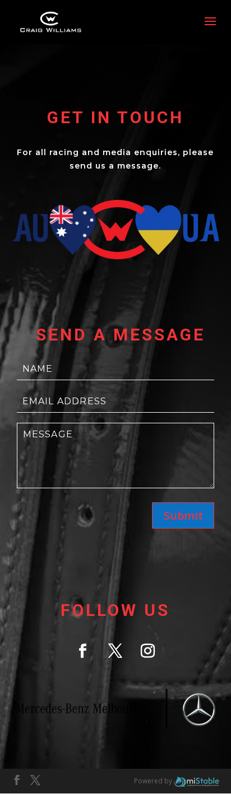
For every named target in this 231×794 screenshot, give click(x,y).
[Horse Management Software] (196, 781)
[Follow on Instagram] (148, 651)
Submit (183, 515)
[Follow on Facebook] (83, 651)
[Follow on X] (115, 651)
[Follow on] (115, 709)
